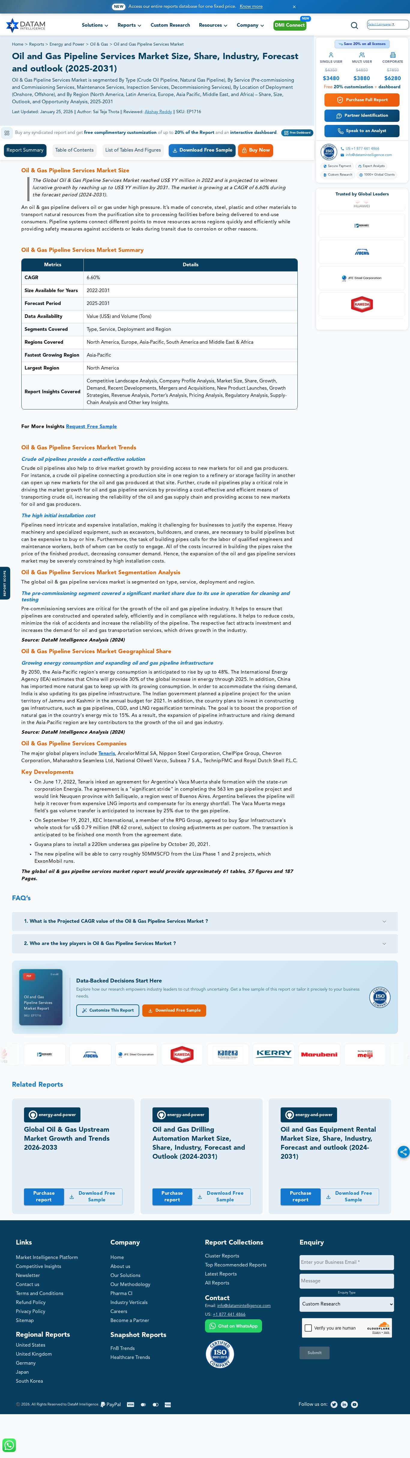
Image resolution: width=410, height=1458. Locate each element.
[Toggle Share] (404, 1152)
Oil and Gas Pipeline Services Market (149, 44)
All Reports (217, 1283)
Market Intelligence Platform (47, 1257)
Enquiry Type (347, 1292)
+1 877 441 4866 (229, 1314)
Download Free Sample (177, 1011)
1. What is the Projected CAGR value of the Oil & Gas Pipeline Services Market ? (116, 921)
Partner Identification (366, 115)
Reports (36, 44)
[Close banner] (294, 7)
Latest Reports (221, 1274)
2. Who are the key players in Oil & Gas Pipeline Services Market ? (100, 943)
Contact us (27, 1284)
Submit (315, 1353)
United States (30, 1345)
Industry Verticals (129, 1302)
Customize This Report (110, 1011)
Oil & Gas (99, 44)
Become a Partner (129, 1320)
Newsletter (28, 1275)
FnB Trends (122, 1348)
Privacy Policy (30, 1311)
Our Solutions (125, 1275)
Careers (118, 1311)
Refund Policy (31, 1302)
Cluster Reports (222, 1256)
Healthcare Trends (130, 1357)
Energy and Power (67, 44)
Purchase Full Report (367, 100)
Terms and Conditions (39, 1293)
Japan (22, 1372)
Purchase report (44, 1197)
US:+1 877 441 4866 (362, 149)
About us (120, 1266)
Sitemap (25, 1320)
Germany (26, 1363)
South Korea (29, 1381)
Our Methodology (130, 1284)
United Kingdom (34, 1354)
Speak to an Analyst (366, 131)
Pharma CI (121, 1293)
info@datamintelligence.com (369, 155)
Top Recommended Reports (236, 1265)
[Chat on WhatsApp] (233, 1326)
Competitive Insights (38, 1266)
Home (17, 44)
